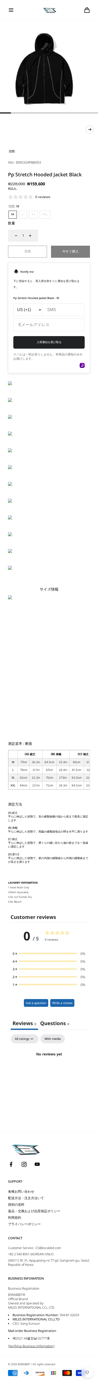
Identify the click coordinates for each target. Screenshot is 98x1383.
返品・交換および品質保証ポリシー (34, 1211)
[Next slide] (89, 129)
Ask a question (36, 1003)
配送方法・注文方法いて (26, 1198)
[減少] (13, 236)
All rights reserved (44, 1364)
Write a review (62, 1003)
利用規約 (14, 1217)
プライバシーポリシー (24, 1224)
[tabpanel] (49, 1071)
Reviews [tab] (24, 1023)
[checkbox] (52, 1038)
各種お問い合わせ (21, 1191)
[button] (11, 10)
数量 (11, 223)
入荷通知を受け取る (49, 342)
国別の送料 (16, 1204)
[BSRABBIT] (49, 10)
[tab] (54, 1024)
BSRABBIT (24, 1364)
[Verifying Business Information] (31, 1346)
